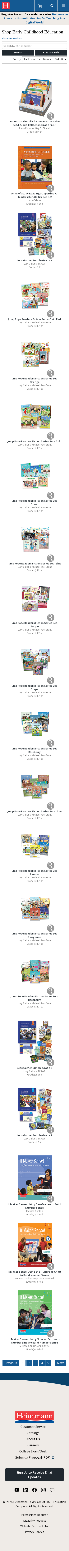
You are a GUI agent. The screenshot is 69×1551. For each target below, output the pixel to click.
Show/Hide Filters (12, 38)
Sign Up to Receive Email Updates (34, 1474)
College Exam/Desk (33, 1451)
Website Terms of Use (34, 1526)
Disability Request (34, 1520)
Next (60, 1363)
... (53, 1363)
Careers (33, 1445)
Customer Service (33, 1427)
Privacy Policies (34, 1532)
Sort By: (17, 59)
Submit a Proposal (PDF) (33, 1457)
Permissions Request (34, 1515)
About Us (33, 1439)
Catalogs (33, 1433)
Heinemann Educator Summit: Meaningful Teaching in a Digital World (36, 18)
